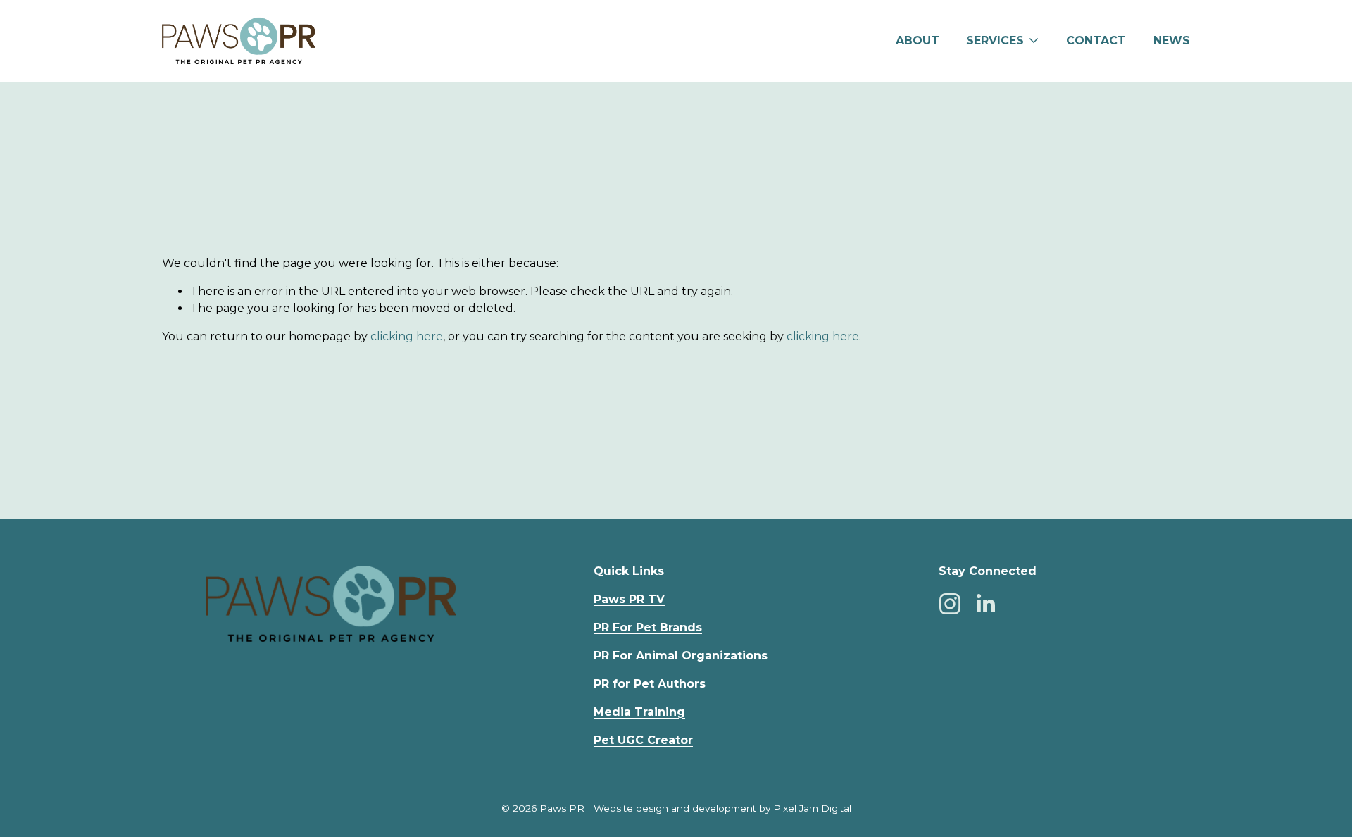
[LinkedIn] (985, 604)
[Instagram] (950, 604)
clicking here (406, 336)
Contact (1096, 40)
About (917, 40)
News (1171, 40)
